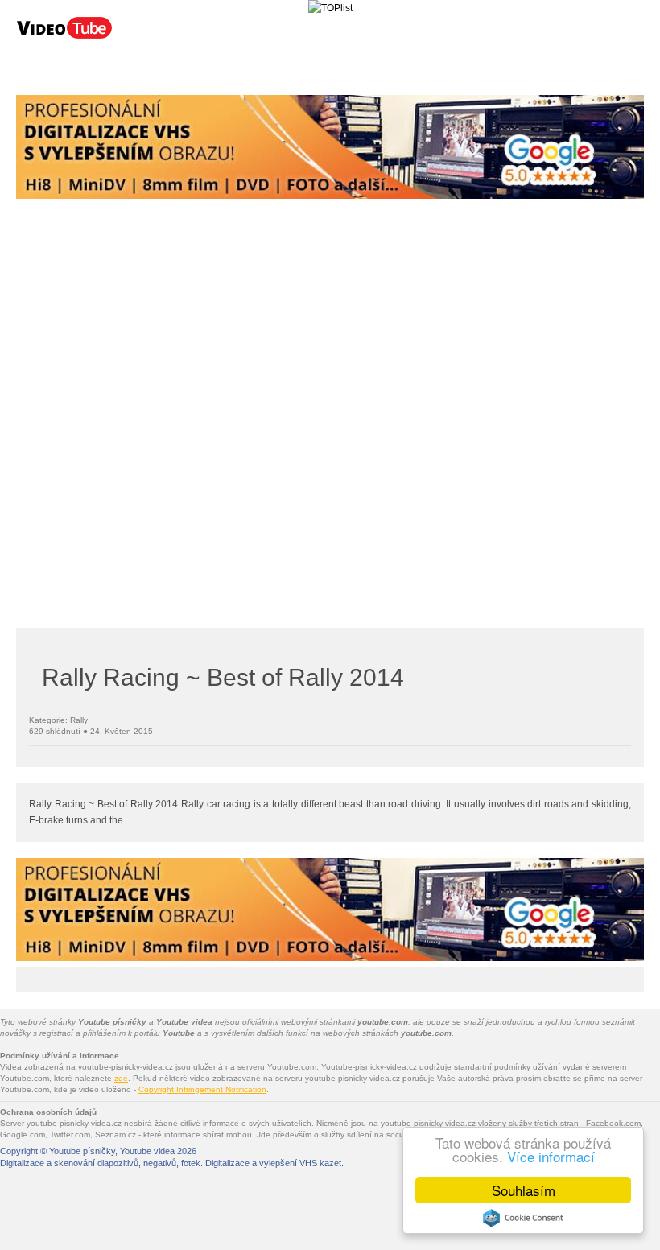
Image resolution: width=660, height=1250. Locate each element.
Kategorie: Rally (58, 720)
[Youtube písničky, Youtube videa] (64, 37)
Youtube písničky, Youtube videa (112, 1151)
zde (121, 1078)
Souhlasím (523, 1190)
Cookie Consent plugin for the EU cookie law (523, 1218)
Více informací (551, 1156)
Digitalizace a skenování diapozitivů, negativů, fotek (100, 1163)
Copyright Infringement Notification (202, 1089)
